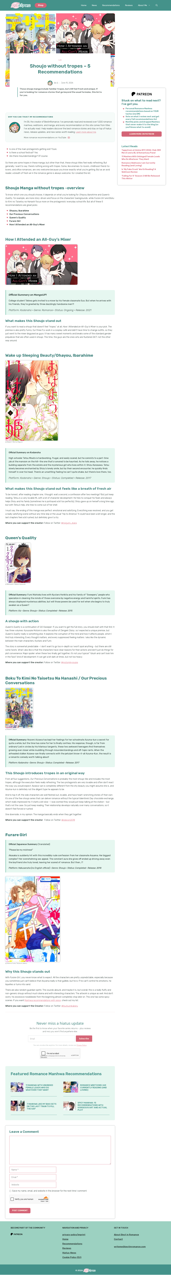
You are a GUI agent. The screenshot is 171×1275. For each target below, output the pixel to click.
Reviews (129, 5)
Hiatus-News (69, 1253)
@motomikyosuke (69, 662)
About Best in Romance (126, 1234)
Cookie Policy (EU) (71, 1257)
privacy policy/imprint (73, 1234)
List (60, 60)
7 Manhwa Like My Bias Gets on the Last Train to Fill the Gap (41, 1106)
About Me (142, 5)
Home (83, 5)
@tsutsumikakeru (69, 1006)
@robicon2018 (68, 820)
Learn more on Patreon (141, 134)
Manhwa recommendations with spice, (43, 1000)
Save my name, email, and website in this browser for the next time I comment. (49, 1191)
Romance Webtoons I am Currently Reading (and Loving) (93, 1087)
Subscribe (84, 1038)
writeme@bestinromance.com (130, 1246)
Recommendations (111, 5)
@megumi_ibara (69, 523)
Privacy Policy (82, 1045)
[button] (156, 5)
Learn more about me (86, 132)
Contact (118, 1239)
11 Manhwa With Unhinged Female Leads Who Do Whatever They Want (39, 1087)
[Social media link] (69, 137)
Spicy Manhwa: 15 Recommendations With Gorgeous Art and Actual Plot (92, 1106)
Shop (40, 5)
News (94, 5)
